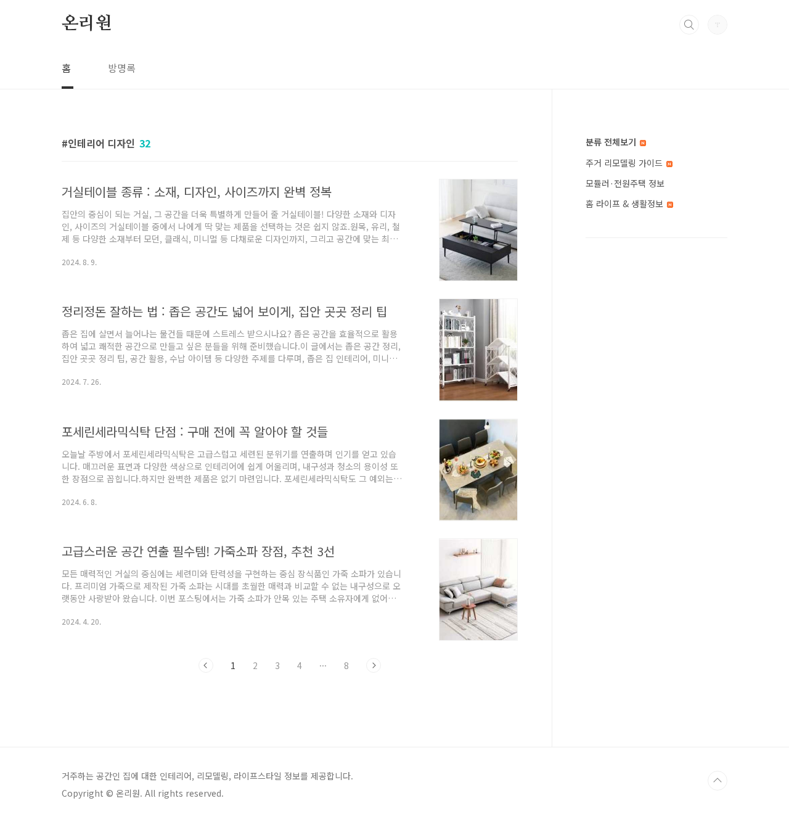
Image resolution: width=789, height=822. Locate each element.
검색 (689, 24)
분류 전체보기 (612, 142)
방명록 (122, 67)
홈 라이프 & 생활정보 (626, 203)
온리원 (86, 24)
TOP (717, 781)
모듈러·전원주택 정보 (625, 183)
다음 (373, 665)
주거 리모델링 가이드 (625, 163)
